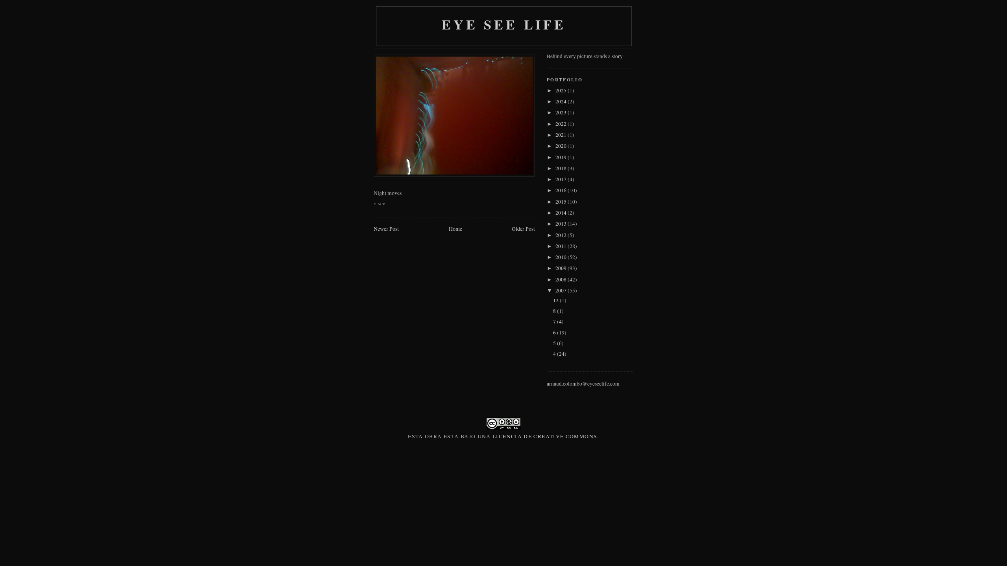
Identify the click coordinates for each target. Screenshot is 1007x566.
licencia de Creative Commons (544, 436)
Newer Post (386, 228)
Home (455, 228)
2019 (561, 157)
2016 (561, 190)
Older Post (523, 228)
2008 (561, 279)
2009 (561, 268)
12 (556, 300)
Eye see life (504, 24)
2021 (561, 134)
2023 (561, 112)
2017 (561, 179)
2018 (561, 168)
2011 (561, 246)
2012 (561, 235)
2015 (561, 201)
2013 (561, 223)
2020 (561, 145)
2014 (561, 212)
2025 (561, 90)
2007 (561, 290)
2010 (561, 257)
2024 (561, 101)
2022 (561, 123)
